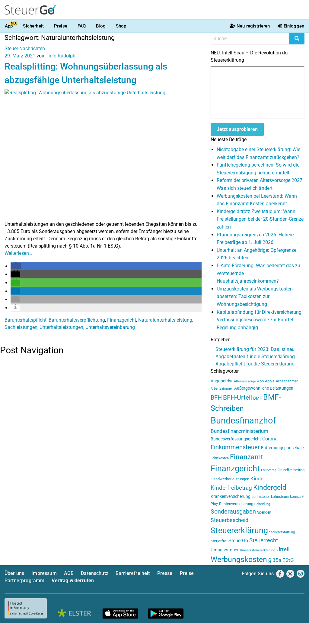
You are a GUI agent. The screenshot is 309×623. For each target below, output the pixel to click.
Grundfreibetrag (291, 470)
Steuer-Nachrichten (25, 48)
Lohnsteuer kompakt (287, 497)
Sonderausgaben (233, 511)
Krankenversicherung (230, 496)
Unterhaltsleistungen (61, 327)
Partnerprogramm (24, 580)
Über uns (14, 573)
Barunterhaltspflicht (25, 320)
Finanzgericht (121, 320)
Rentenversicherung (236, 503)
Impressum (43, 573)
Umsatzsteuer (225, 550)
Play (214, 504)
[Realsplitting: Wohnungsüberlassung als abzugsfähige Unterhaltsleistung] (103, 154)
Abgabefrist (222, 380)
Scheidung (262, 504)
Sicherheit (33, 26)
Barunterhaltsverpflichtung (77, 320)
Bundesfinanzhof (243, 420)
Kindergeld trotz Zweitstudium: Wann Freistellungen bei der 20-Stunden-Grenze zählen (260, 219)
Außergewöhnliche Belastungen (263, 388)
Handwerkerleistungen (230, 479)
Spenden (264, 512)
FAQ (82, 26)
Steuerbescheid (229, 520)
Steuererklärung (239, 530)
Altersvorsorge (245, 381)
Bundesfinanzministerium (239, 431)
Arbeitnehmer (287, 381)
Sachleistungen (21, 327)
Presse (165, 573)
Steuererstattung (282, 532)
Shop (121, 26)
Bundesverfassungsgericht (236, 439)
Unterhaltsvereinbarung (110, 327)
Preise (60, 26)
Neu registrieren (253, 26)
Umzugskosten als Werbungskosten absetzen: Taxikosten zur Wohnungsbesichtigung (255, 296)
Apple (270, 381)
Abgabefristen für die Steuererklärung (255, 356)
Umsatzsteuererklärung (257, 550)
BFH (216, 397)
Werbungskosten (239, 559)
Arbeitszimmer (222, 389)
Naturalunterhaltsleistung (165, 320)
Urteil (283, 549)
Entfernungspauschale (282, 447)
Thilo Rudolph (60, 56)
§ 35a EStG (281, 560)
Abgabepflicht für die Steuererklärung (255, 364)
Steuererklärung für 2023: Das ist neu (255, 349)
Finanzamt (246, 457)
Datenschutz (94, 573)
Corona (270, 439)
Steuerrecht (263, 540)
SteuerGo (238, 541)
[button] (16, 266)
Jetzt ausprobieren (237, 129)
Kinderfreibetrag (231, 488)
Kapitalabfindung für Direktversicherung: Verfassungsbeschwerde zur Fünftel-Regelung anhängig (260, 319)
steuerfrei (219, 541)
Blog (101, 26)
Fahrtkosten (220, 458)
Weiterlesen (19, 253)
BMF (257, 398)
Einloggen (294, 26)
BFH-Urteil (237, 397)
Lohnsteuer (261, 497)
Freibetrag (268, 470)
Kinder (257, 479)
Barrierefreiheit (133, 573)
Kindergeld (269, 487)
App (9, 26)
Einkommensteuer (235, 447)
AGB (69, 573)
